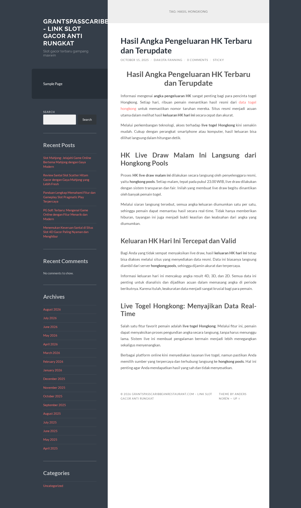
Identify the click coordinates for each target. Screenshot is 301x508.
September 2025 (54, 405)
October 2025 (52, 396)
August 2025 (52, 413)
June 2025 (50, 431)
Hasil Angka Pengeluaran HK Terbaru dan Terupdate (186, 45)
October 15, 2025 (135, 60)
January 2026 (52, 370)
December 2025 (54, 379)
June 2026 (50, 327)
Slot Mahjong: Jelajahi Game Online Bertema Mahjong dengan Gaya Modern (67, 162)
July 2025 (50, 422)
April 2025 (50, 448)
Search (49, 112)
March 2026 (51, 353)
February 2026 (53, 361)
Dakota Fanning (168, 60)
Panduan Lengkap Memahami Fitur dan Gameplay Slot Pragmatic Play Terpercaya (69, 197)
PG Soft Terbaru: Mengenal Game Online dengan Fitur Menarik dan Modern (65, 214)
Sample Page (52, 84)
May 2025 (50, 439)
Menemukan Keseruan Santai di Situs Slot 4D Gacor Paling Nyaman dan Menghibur (68, 232)
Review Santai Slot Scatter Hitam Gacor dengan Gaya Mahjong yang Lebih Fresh (66, 179)
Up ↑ (236, 398)
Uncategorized (53, 486)
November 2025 (54, 387)
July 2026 (50, 318)
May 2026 (50, 335)
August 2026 (52, 309)
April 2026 (50, 344)
